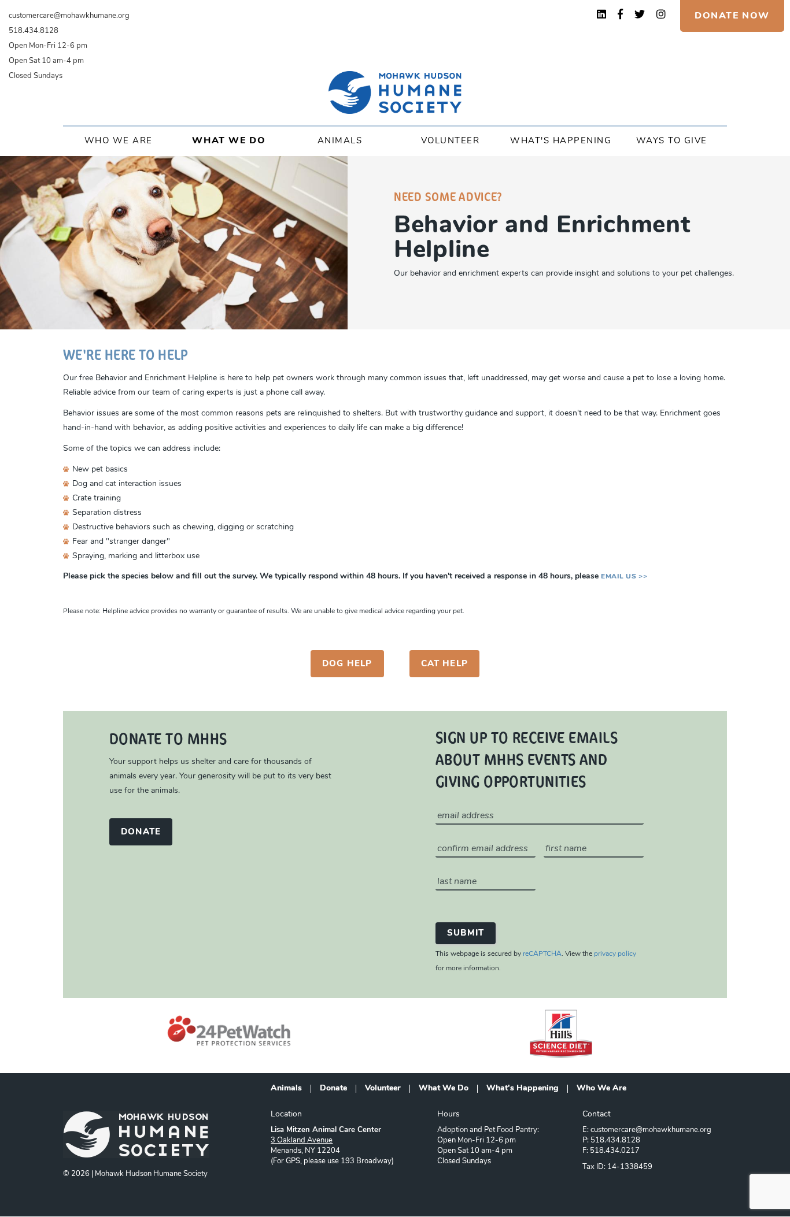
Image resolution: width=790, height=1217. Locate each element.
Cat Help (444, 664)
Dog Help (347, 664)
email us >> (624, 576)
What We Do (228, 141)
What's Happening (560, 141)
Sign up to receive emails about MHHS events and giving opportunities (526, 759)
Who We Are (118, 141)
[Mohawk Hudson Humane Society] (395, 92)
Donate (333, 1089)
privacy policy (615, 954)
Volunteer (450, 141)
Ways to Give (671, 141)
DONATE (141, 832)
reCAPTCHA (542, 954)
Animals (340, 141)
